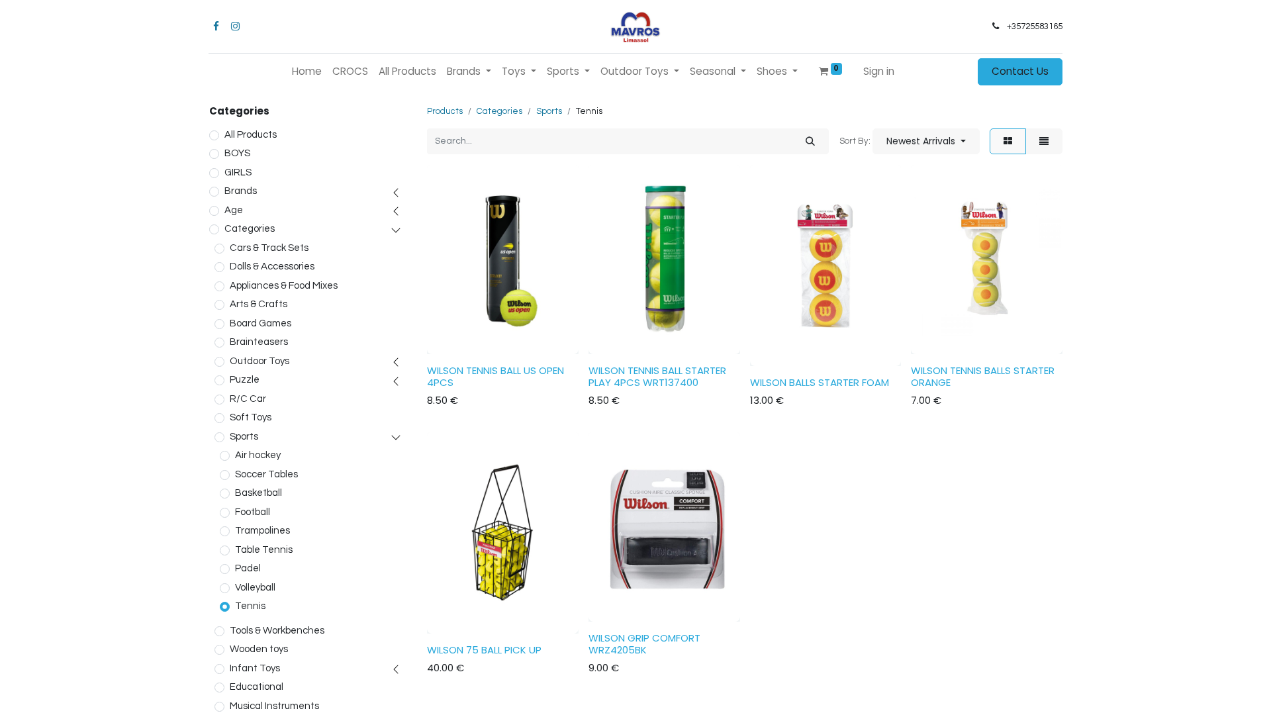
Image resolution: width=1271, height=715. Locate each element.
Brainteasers (259, 342)
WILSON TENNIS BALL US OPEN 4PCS (495, 376)
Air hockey (258, 455)
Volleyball (255, 588)
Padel (248, 568)
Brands (240, 191)
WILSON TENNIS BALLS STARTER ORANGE (983, 376)
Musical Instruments (274, 706)
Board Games (260, 323)
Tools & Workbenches (277, 631)
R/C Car (248, 399)
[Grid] (1008, 141)
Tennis (250, 606)
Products (445, 111)
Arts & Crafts (258, 304)
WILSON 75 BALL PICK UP (484, 650)
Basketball (258, 493)
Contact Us (1020, 71)
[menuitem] (307, 72)
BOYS (237, 153)
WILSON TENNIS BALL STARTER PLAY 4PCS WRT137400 (657, 376)
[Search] (810, 141)
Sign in (878, 71)
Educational (256, 687)
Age (233, 210)
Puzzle (244, 380)
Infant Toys (255, 668)
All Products (250, 135)
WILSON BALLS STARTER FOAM (819, 382)
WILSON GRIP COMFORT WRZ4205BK (644, 644)
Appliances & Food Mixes (284, 286)
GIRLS (238, 172)
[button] (926, 141)
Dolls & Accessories (272, 266)
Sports (244, 437)
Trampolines (262, 531)
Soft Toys (250, 417)
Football (252, 512)
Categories (249, 229)
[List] (1043, 141)
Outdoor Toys (259, 361)
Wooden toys (259, 649)
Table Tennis (264, 550)
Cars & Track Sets (269, 248)
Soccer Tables (266, 474)
